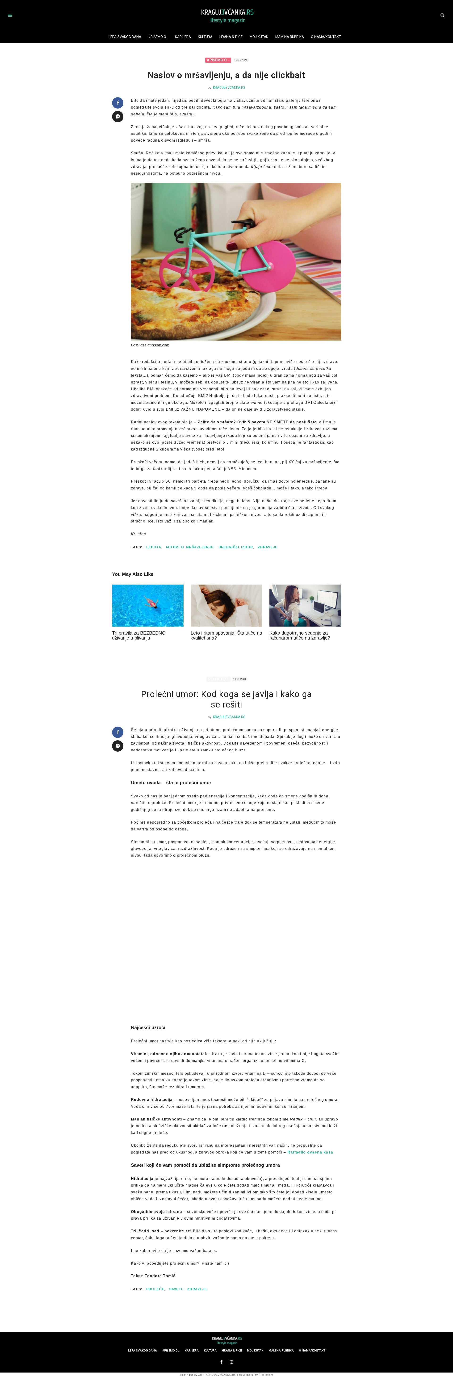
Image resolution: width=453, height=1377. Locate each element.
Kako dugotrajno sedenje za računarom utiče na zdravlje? (299, 635)
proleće (155, 1289)
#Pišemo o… (158, 37)
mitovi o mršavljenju (190, 547)
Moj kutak (259, 37)
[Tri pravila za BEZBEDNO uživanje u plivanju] (148, 606)
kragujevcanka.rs (229, 87)
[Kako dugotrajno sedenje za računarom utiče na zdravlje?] (305, 606)
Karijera (183, 37)
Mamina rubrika (289, 37)
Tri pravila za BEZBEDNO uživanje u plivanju (139, 635)
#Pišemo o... (218, 60)
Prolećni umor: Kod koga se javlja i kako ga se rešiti (226, 699)
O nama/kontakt (326, 37)
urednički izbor (235, 547)
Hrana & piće (231, 37)
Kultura (205, 37)
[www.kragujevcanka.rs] (226, 15)
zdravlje (267, 547)
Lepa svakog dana (125, 37)
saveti (176, 1289)
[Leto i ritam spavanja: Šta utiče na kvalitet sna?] (226, 606)
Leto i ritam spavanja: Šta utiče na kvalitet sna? (226, 635)
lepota (153, 547)
